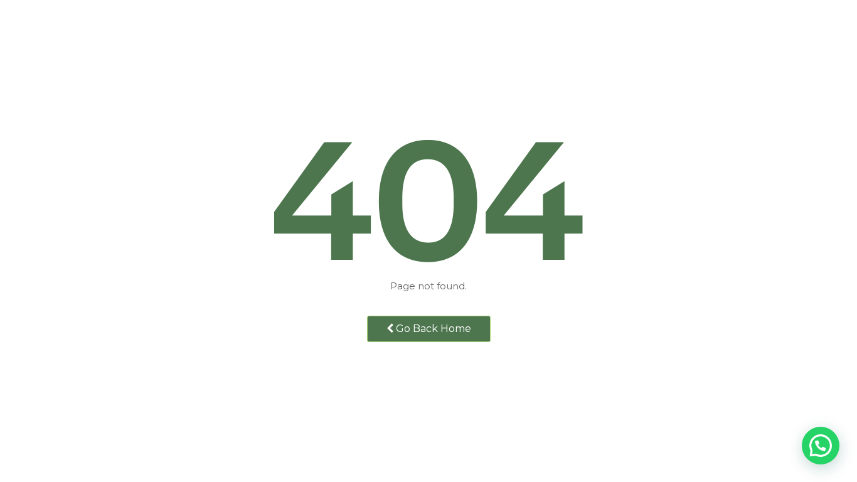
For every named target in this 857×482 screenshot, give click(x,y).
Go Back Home (432, 329)
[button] (820, 445)
